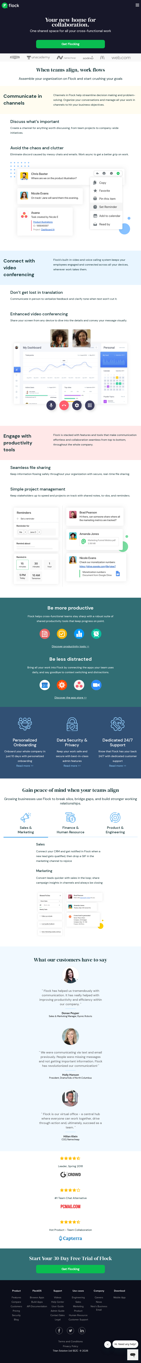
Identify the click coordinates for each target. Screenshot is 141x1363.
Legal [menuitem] (58, 1319)
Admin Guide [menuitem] (57, 1310)
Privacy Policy (70, 1346)
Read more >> (24, 766)
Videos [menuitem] (57, 1297)
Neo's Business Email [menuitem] (99, 1308)
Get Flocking (70, 44)
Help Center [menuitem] (57, 1302)
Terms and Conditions (70, 1341)
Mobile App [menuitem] (119, 1297)
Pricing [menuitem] (16, 1310)
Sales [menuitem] (78, 1302)
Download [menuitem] (119, 1290)
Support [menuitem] (57, 1290)
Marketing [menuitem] (78, 1306)
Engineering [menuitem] (78, 1297)
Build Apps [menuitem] (37, 1302)
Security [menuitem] (16, 1315)
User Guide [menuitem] (58, 1306)
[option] (25, 823)
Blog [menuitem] (16, 1319)
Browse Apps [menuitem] (37, 1297)
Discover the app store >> (71, 697)
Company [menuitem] (99, 1290)
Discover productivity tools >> (70, 646)
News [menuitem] (99, 1302)
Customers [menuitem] (16, 1306)
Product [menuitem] (16, 1290)
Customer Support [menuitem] (78, 1319)
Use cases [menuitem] (78, 1290)
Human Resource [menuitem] (78, 1315)
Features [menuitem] (16, 1297)
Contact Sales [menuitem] (57, 1315)
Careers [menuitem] (99, 1297)
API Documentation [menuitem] (37, 1306)
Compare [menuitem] (16, 1302)
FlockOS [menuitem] (36, 1290)
